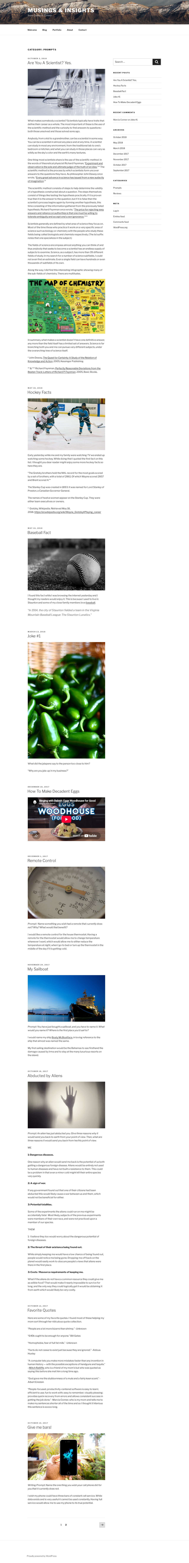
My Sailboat (37, 969)
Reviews (117, 193)
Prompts (117, 188)
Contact (83, 30)
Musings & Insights (61, 10)
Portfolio (57, 30)
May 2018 (118, 142)
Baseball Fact (39, 532)
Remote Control (41, 860)
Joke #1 (34, 636)
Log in (116, 210)
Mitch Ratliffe (36, 1367)
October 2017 (119, 165)
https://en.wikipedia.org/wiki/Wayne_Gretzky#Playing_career (67, 512)
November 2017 (121, 159)
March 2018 (119, 148)
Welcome (32, 30)
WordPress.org (120, 227)
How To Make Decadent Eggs (53, 791)
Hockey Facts (39, 392)
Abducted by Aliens (44, 1075)
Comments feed (121, 222)
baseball (90, 602)
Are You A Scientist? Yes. (49, 62)
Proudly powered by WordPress (42, 1556)
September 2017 (121, 170)
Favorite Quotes (41, 1310)
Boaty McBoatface (62, 1037)
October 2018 (120, 137)
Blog (44, 30)
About (70, 30)
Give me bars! (39, 1427)
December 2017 (121, 153)
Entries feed (119, 216)
